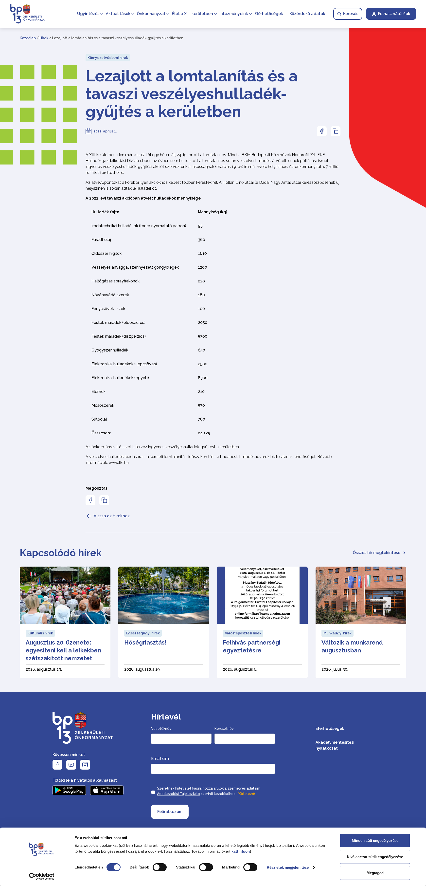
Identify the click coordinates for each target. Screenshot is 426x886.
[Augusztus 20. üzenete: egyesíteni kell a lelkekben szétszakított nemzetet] (65, 622)
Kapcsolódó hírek (61, 552)
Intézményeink (233, 13)
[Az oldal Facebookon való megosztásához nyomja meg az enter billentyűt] (322, 131)
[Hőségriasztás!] (163, 622)
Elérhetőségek (268, 13)
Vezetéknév (161, 729)
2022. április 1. (105, 131)
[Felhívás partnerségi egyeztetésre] (262, 622)
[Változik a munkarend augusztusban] (361, 622)
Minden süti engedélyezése (375, 840)
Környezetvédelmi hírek (108, 58)
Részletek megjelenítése (288, 867)
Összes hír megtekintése (376, 552)
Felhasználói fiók (394, 13)
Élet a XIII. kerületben (192, 13)
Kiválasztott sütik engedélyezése (375, 857)
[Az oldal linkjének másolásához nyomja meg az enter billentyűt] (335, 131)
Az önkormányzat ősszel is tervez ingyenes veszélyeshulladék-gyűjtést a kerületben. (163, 446)
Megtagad (375, 873)
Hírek (43, 38)
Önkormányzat (151, 13)
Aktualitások (118, 13)
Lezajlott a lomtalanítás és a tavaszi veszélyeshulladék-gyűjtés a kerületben (192, 93)
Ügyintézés (88, 13)
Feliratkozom (169, 811)
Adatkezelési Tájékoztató (178, 794)
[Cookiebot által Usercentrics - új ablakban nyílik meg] (41, 876)
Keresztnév (224, 729)
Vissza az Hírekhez (112, 516)
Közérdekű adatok (307, 13)
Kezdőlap (28, 38)
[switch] (160, 867)
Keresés (350, 13)
